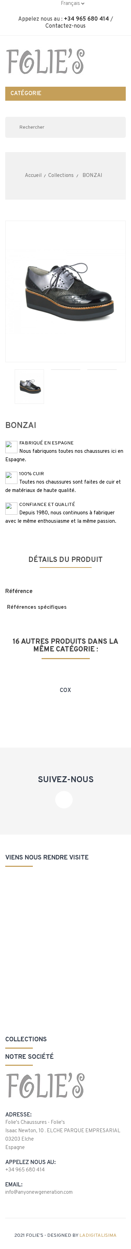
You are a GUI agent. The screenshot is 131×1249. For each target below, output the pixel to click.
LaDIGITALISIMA (98, 1236)
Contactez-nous (65, 26)
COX (65, 690)
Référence (18, 591)
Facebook (64, 799)
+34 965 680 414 (86, 19)
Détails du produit (65, 560)
